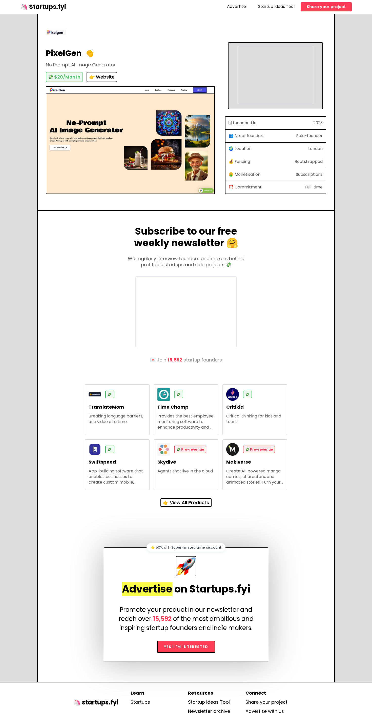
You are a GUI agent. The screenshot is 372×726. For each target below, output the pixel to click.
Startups (140, 702)
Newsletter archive (209, 711)
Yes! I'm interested (186, 646)
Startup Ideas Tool (276, 6)
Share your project (326, 7)
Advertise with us (264, 711)
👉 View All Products (186, 502)
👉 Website (102, 77)
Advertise (236, 6)
